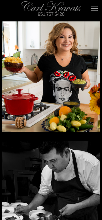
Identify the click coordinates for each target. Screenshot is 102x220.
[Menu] (94, 8)
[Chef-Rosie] (51, 80)
